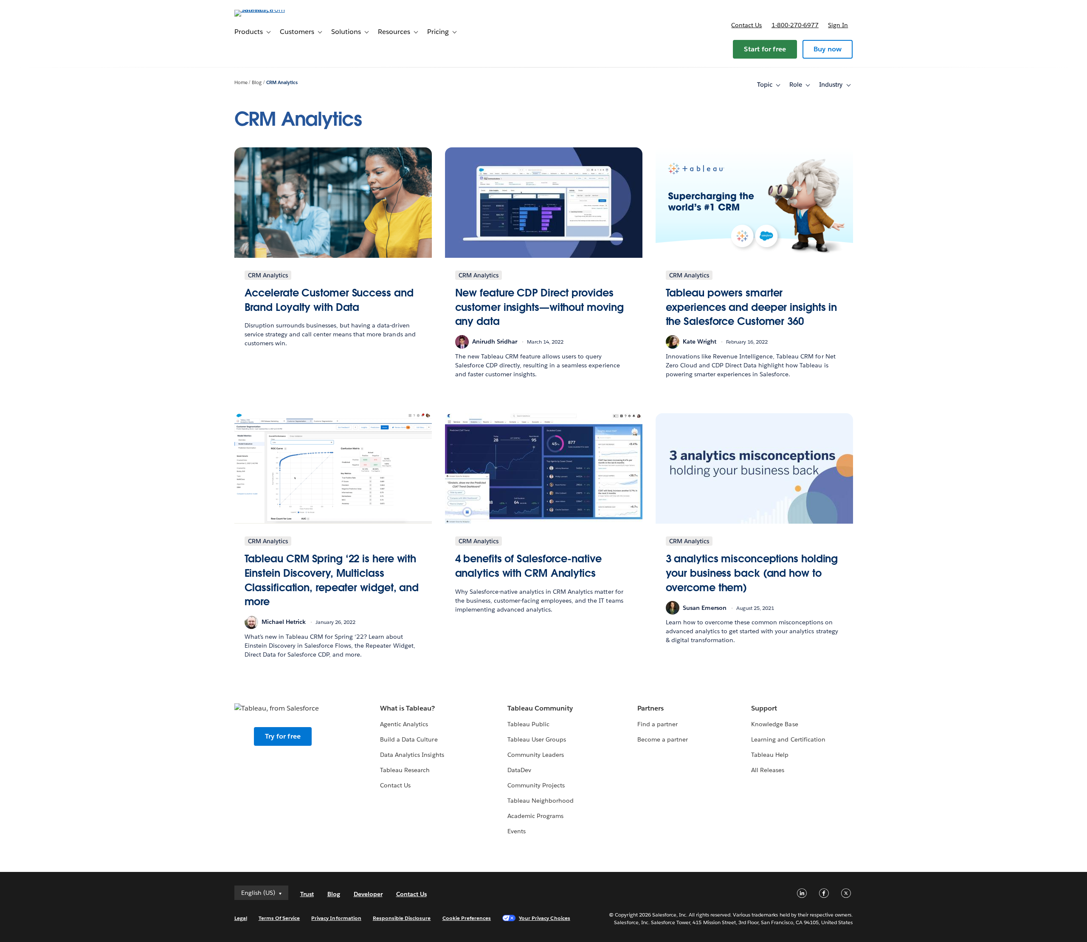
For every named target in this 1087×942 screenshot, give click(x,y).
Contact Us (395, 785)
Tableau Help (769, 755)
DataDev (519, 770)
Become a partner (662, 739)
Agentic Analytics (404, 724)
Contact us (746, 25)
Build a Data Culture (408, 739)
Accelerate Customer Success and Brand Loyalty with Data (329, 300)
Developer (368, 894)
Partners (650, 708)
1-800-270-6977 (795, 25)
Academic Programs (535, 816)
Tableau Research (405, 770)
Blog (257, 82)
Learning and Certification (788, 739)
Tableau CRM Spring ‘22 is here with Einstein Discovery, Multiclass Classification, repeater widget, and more (332, 580)
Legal (240, 918)
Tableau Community (540, 708)
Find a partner (657, 724)
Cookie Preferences (466, 918)
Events (516, 831)
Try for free (283, 736)
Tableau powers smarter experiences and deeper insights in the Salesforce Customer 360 (751, 307)
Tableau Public (528, 724)
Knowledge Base (774, 724)
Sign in (838, 25)
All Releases (767, 770)
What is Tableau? (407, 708)
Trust (307, 894)
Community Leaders (535, 755)
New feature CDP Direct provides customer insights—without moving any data (539, 307)
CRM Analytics (282, 82)
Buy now (828, 49)
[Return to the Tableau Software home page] (270, 9)
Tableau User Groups (536, 739)
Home (241, 82)
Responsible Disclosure (402, 918)
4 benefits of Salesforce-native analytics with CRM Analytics (528, 566)
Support (764, 708)
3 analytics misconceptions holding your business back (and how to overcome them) (752, 573)
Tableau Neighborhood (540, 800)
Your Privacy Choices (544, 918)
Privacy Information (336, 918)
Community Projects (536, 785)
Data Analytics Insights (412, 755)
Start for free (765, 49)
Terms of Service (279, 918)
